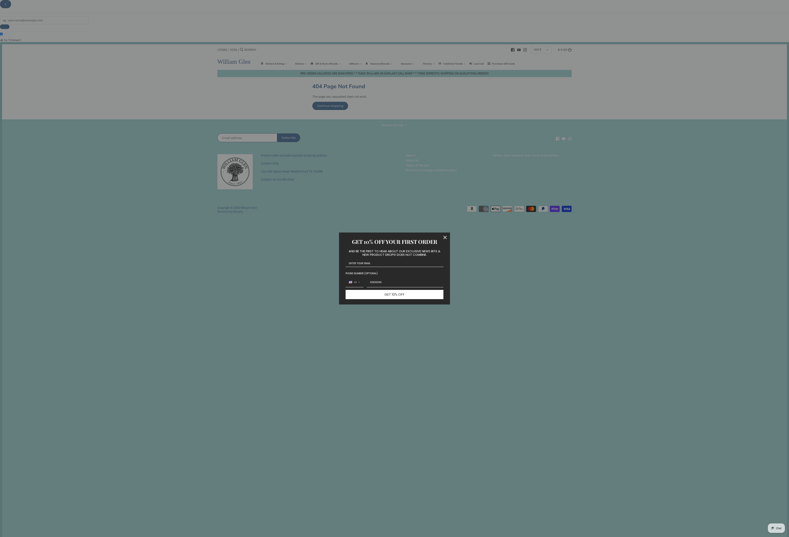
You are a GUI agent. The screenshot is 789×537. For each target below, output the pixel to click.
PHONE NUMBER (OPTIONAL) (362, 273)
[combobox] (354, 282)
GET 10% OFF (394, 294)
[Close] (445, 237)
